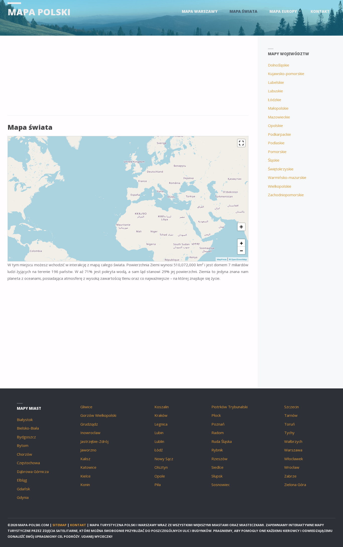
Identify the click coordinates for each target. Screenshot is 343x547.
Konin (85, 484)
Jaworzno (88, 449)
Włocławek (293, 458)
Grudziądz (89, 424)
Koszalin (161, 406)
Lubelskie (276, 82)
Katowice (88, 467)
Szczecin (291, 406)
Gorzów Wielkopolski (98, 415)
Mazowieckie (279, 116)
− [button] (241, 250)
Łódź (158, 449)
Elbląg (22, 480)
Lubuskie (275, 90)
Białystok (25, 419)
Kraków (160, 415)
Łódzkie (274, 99)
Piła (157, 484)
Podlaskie (276, 142)
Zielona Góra (295, 484)
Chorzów (24, 454)
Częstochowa (28, 462)
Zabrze (290, 475)
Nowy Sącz (163, 458)
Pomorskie (277, 151)
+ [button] (241, 243)
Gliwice (86, 406)
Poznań (217, 424)
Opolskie (275, 125)
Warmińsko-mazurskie (287, 177)
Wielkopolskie (279, 186)
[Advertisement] (128, 78)
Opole (159, 475)
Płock (216, 415)
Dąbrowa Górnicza (33, 471)
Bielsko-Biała (28, 428)
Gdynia (23, 497)
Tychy (289, 432)
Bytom (22, 445)
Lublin (159, 441)
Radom (217, 432)
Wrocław (291, 467)
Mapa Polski (39, 12)
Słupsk (216, 475)
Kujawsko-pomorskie (286, 73)
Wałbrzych (293, 441)
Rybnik (217, 449)
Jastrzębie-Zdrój (94, 441)
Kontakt (78, 525)
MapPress (221, 259)
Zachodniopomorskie (286, 194)
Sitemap (59, 525)
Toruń (289, 424)
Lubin (158, 432)
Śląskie (273, 160)
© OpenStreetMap (238, 259)
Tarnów (291, 415)
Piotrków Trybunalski (229, 406)
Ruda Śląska (221, 441)
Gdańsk (23, 488)
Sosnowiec (220, 484)
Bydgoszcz (26, 436)
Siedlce (217, 467)
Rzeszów (219, 458)
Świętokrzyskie (281, 168)
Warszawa (293, 449)
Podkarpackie (279, 134)
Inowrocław (90, 432)
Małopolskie (278, 108)
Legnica (160, 424)
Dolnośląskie (278, 64)
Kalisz (85, 458)
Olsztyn (161, 467)
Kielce (85, 475)
